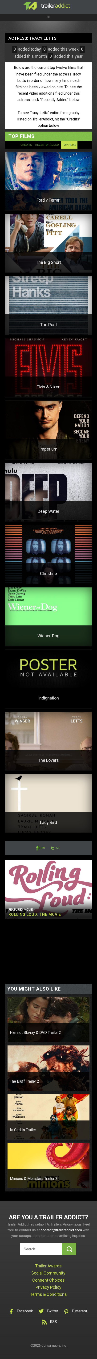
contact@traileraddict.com (61, 1230)
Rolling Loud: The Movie (34, 914)
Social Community (48, 1272)
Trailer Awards (48, 1265)
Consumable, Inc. (54, 1345)
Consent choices (48, 1280)
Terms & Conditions (48, 1294)
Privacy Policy (48, 1287)
